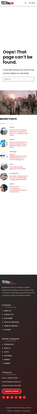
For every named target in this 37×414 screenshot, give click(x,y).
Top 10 (6, 352)
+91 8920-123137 (12, 378)
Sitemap (9, 411)
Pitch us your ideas (11, 322)
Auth (6, 330)
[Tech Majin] (7, 2)
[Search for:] (18, 79)
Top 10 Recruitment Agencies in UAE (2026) (17, 168)
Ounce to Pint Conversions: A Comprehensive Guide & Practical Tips (18, 189)
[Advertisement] (18, 25)
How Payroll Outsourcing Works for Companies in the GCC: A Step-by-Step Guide (18, 132)
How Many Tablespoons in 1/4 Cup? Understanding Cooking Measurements (18, 178)
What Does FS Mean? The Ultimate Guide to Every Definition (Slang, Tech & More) (18, 144)
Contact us (8, 315)
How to (7, 348)
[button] (25, 3)
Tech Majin (28, 408)
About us (7, 311)
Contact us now (11, 391)
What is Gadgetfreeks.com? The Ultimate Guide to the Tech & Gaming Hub (18, 156)
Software (8, 356)
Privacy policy (26, 411)
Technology (9, 344)
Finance (7, 360)
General (7, 363)
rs (10, 330)
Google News (17, 411)
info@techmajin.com (13, 382)
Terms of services (11, 326)
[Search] (5, 83)
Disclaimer (8, 318)
